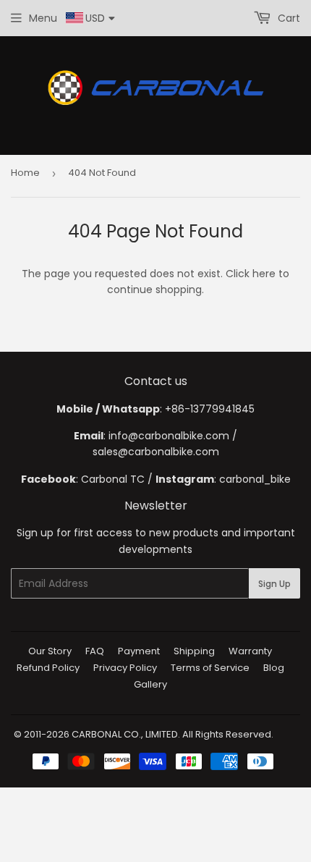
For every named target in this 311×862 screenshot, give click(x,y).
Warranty (250, 651)
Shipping (194, 651)
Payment (139, 651)
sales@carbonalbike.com (156, 451)
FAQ (94, 651)
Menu (43, 18)
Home (25, 172)
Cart (287, 18)
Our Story (50, 651)
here (264, 273)
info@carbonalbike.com (168, 435)
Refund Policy (48, 668)
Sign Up (274, 584)
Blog (273, 668)
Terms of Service (210, 668)
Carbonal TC (113, 479)
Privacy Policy (125, 668)
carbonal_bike (255, 479)
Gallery (150, 684)
